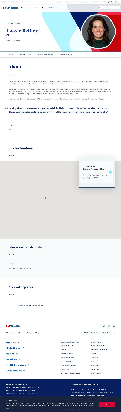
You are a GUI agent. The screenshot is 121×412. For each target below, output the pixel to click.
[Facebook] (103, 326)
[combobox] (111, 7)
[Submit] (100, 7)
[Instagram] (109, 326)
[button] (45, 198)
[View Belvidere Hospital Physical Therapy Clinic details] (110, 172)
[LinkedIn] (113, 326)
